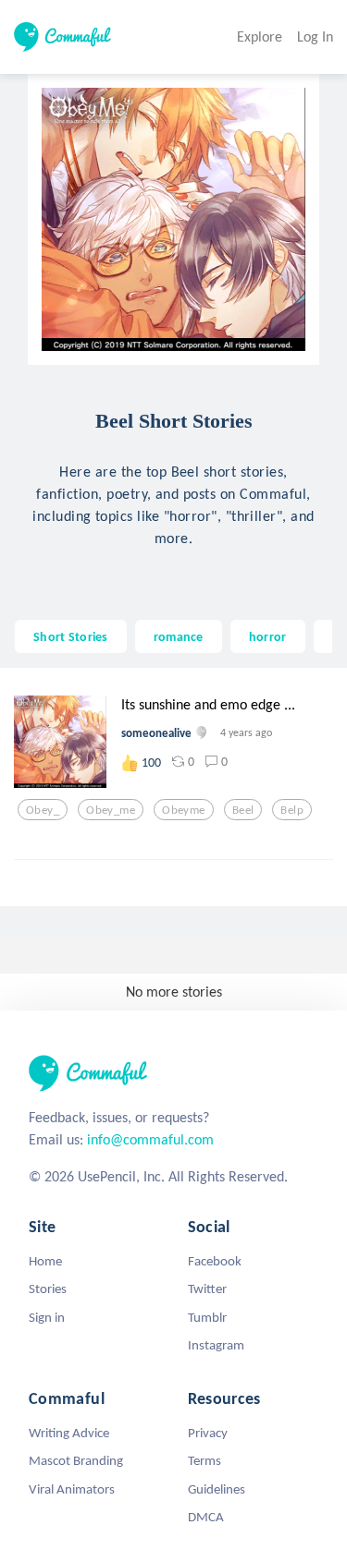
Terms (204, 1460)
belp (292, 810)
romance (179, 636)
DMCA (206, 1516)
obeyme (183, 810)
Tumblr (207, 1317)
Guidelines (216, 1489)
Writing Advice (69, 1432)
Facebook (215, 1260)
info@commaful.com (150, 1139)
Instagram (216, 1345)
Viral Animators (72, 1489)
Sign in (47, 1317)
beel (243, 810)
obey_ (42, 810)
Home (45, 1260)
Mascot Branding (76, 1460)
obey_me (110, 810)
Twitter (207, 1288)
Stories (48, 1288)
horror (268, 636)
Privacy (208, 1432)
